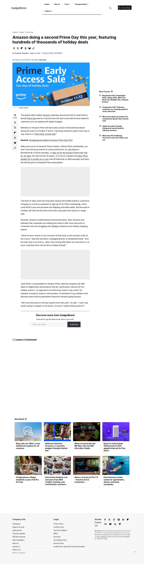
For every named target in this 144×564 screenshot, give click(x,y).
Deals (22, 32)
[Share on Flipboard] (21, 48)
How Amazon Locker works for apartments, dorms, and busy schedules (114, 481)
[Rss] (115, 524)
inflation (55, 226)
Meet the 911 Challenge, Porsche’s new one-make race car (115, 138)
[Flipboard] (127, 519)
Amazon (15, 32)
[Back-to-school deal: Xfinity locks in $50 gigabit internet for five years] (116, 431)
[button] (110, 8)
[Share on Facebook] (13, 48)
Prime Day (29, 32)
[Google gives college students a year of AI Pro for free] (28, 465)
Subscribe (74, 324)
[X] (109, 519)
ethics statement (102, 536)
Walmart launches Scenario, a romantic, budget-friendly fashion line (56, 447)
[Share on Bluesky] (29, 48)
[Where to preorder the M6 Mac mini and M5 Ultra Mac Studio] (86, 431)
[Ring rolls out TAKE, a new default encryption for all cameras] (28, 431)
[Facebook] (105, 519)
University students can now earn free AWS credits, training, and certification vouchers (56, 481)
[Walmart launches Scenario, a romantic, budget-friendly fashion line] (57, 431)
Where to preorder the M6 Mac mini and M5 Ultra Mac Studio (84, 445)
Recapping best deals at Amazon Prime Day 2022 (51, 140)
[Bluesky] (110, 524)
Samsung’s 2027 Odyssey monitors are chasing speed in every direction (115, 109)
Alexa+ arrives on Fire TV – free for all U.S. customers (86, 479)
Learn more (42, 60)
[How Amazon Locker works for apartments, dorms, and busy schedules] (116, 465)
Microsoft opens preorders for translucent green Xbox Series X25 (115, 119)
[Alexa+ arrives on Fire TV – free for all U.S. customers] (86, 465)
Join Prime (72, 149)
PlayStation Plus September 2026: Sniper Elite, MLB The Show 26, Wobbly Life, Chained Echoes (115, 98)
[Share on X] (17, 48)
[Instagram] (114, 519)
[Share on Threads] (25, 48)
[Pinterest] (118, 519)
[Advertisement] (72, 22)
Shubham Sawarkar (22, 53)
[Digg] (105, 524)
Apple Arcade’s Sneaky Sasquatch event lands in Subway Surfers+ (113, 128)
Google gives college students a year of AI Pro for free (27, 479)
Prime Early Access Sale (44, 134)
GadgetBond (18, 8)
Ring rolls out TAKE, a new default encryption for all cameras (28, 445)
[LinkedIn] (123, 519)
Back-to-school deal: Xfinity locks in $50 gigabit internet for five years (114, 447)
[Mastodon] (119, 524)
